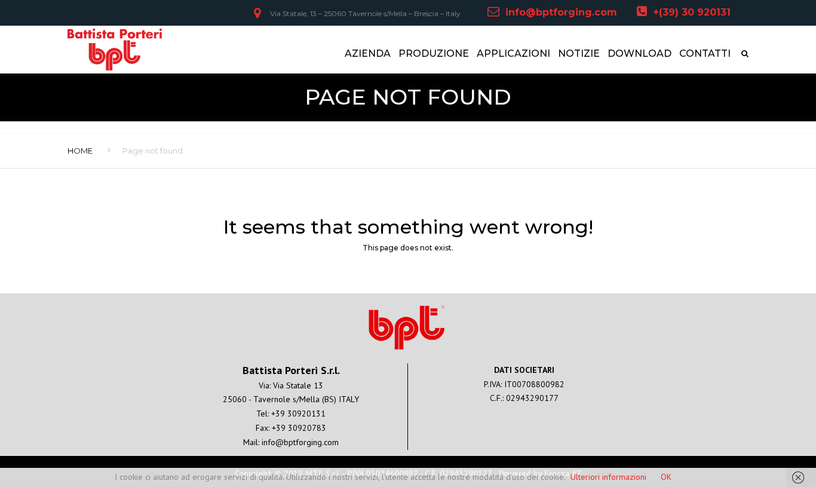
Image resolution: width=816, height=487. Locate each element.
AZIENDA (368, 53)
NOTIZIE (579, 53)
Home (80, 150)
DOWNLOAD (639, 53)
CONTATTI (705, 53)
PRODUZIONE (433, 53)
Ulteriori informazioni (608, 476)
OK (666, 476)
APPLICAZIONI (513, 53)
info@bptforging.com (561, 12)
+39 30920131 (298, 413)
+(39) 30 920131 (692, 12)
